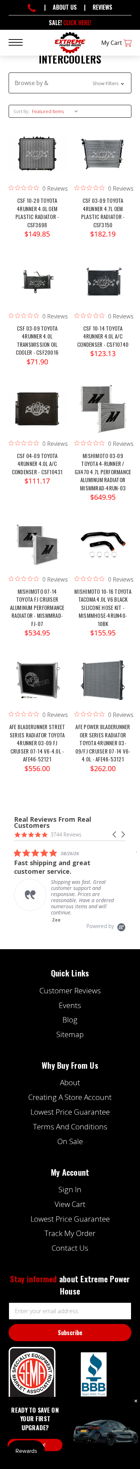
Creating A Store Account (70, 1097)
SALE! (70, 22)
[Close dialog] (136, 1401)
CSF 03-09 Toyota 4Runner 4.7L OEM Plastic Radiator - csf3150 (103, 212)
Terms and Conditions (70, 1126)
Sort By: (21, 111)
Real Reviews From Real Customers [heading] (52, 822)
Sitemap (70, 1034)
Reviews (102, 7)
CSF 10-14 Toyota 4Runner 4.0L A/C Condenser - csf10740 (103, 336)
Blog (70, 1020)
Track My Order (70, 1233)
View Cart (70, 1204)
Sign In (70, 1189)
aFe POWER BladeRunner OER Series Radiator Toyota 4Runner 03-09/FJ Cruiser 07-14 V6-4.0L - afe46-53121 (103, 743)
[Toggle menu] (20, 41)
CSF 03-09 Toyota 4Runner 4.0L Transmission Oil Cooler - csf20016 (37, 340)
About (70, 1082)
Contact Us (70, 1248)
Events (70, 1005)
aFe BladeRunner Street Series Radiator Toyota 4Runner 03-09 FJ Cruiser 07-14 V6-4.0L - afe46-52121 (37, 743)
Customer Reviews (70, 990)
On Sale (70, 1141)
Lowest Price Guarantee (70, 1112)
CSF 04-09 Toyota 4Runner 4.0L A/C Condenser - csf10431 (37, 464)
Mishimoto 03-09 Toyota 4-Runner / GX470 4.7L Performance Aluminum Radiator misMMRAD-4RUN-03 (103, 472)
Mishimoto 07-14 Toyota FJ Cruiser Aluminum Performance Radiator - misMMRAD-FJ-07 (37, 607)
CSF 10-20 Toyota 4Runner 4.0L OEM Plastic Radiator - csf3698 (37, 212)
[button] (70, 83)
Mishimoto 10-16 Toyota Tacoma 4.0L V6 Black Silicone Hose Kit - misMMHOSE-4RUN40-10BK (102, 607)
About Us (65, 7)
